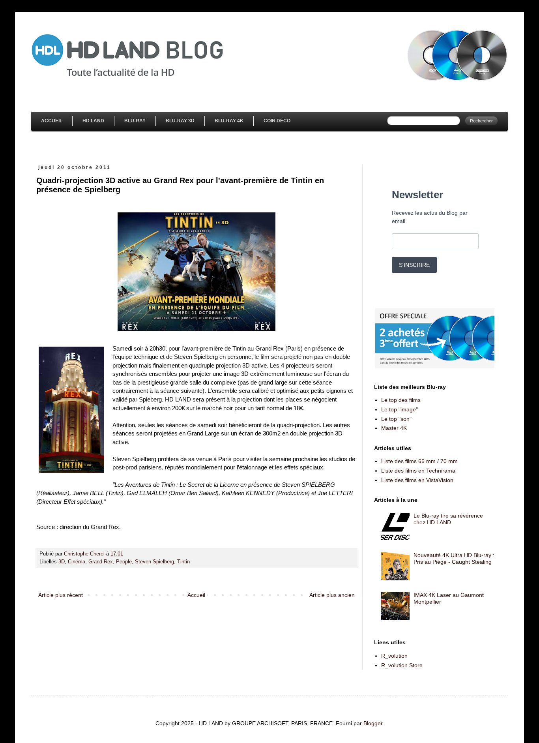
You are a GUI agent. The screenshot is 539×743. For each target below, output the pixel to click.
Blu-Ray (135, 121)
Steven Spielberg (154, 562)
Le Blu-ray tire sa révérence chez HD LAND (448, 518)
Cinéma (76, 562)
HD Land (93, 121)
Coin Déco (277, 121)
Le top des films (401, 400)
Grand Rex (100, 562)
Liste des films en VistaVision (417, 480)
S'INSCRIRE (414, 265)
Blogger (372, 723)
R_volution (394, 656)
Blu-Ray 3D (180, 121)
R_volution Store (402, 665)
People (124, 562)
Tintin (183, 562)
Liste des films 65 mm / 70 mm (419, 461)
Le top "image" (399, 409)
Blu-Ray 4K (229, 121)
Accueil (51, 121)
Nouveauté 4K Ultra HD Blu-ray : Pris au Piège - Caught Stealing (454, 558)
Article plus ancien (332, 595)
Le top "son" (396, 419)
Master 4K (394, 428)
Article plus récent (60, 595)
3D (61, 562)
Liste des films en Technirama (418, 470)
